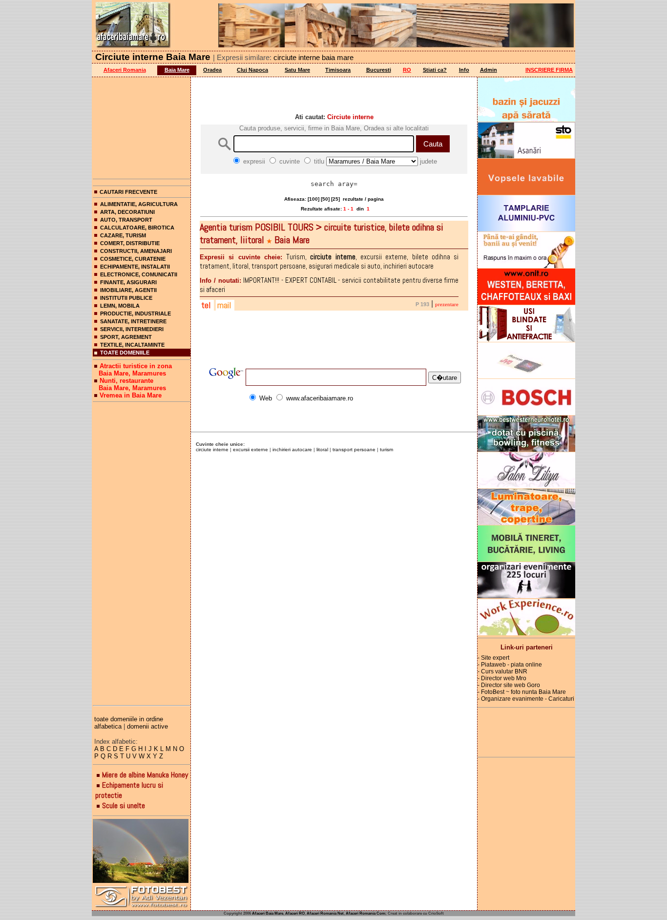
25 (335, 199)
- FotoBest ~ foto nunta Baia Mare (522, 692)
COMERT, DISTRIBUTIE (130, 243)
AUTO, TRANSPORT (126, 220)
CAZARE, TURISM (123, 235)
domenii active (147, 726)
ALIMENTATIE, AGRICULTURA (139, 204)
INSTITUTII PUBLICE (126, 298)
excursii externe (250, 449)
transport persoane (354, 449)
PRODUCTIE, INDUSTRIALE (135, 313)
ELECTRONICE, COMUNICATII (138, 274)
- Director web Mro (502, 678)
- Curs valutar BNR (502, 671)
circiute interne (212, 449)
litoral (322, 449)
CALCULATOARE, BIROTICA (137, 227)
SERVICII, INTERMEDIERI (132, 329)
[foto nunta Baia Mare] (141, 851)
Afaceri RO (295, 913)
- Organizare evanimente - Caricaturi (526, 698)
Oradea (212, 70)
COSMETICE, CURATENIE (133, 259)
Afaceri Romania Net (325, 913)
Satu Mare (297, 70)
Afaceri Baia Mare (267, 913)
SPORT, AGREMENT (126, 337)
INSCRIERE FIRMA (549, 70)
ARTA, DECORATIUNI (127, 212)
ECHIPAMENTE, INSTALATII (135, 267)
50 (325, 199)
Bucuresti (378, 70)
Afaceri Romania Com (365, 913)
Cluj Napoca (252, 70)
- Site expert (493, 657)
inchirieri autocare (292, 449)
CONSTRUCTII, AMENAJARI (136, 251)
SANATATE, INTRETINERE (133, 321)
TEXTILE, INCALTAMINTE (132, 345)
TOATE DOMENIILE (124, 352)
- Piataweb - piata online (510, 664)
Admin (488, 70)
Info (464, 70)
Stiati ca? (435, 70)
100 (313, 199)
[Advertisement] (141, 126)
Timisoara (338, 70)
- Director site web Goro (509, 685)
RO (407, 70)
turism (386, 449)
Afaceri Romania (125, 70)
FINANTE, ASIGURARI (128, 282)
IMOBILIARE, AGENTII (128, 290)
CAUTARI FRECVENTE (128, 192)
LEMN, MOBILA (120, 306)
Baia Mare (177, 70)
